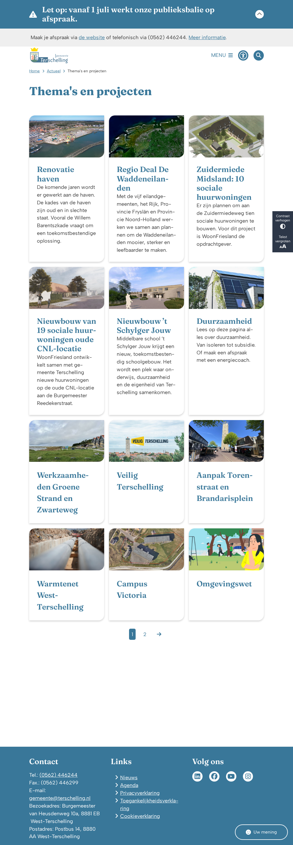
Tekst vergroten (282, 239)
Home (34, 71)
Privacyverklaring (140, 793)
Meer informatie (207, 37)
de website (92, 37)
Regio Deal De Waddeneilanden (143, 179)
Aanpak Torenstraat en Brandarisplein (225, 486)
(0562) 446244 (58, 775)
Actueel (54, 71)
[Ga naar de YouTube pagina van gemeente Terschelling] (231, 776)
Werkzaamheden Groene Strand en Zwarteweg (63, 492)
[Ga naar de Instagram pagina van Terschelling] (248, 776)
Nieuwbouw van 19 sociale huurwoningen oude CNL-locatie (66, 335)
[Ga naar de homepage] (49, 55)
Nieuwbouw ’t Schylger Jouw (144, 326)
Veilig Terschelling (140, 480)
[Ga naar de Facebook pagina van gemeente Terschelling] (214, 776)
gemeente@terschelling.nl (59, 798)
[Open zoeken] (259, 55)
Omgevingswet (224, 583)
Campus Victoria (132, 589)
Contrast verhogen (282, 218)
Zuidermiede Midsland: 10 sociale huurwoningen (224, 183)
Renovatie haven (55, 174)
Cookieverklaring (140, 816)
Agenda (129, 785)
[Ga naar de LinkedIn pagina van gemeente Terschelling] (197, 776)
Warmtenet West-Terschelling (60, 595)
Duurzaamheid (224, 321)
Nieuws (129, 777)
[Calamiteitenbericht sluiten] (259, 14)
